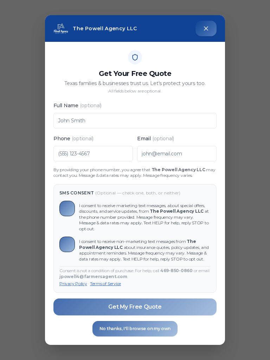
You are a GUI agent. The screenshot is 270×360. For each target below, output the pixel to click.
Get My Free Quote (134, 306)
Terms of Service (105, 283)
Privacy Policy (73, 283)
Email (155, 138)
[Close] (206, 28)
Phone (73, 138)
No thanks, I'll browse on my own (135, 328)
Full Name (77, 105)
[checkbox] (67, 208)
